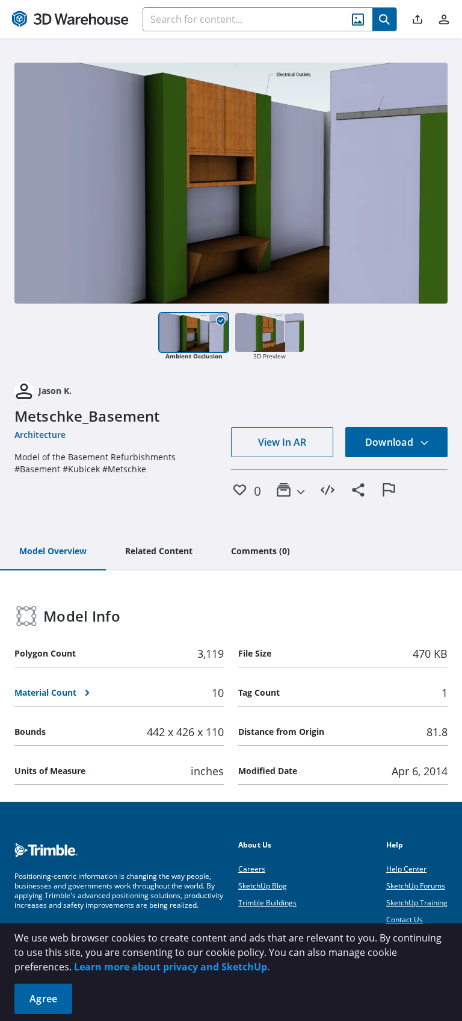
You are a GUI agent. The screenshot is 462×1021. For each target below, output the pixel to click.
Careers (251, 869)
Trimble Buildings (267, 903)
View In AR (282, 442)
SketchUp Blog (262, 886)
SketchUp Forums (415, 886)
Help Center (406, 869)
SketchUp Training (417, 903)
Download (390, 442)
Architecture (40, 434)
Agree (43, 998)
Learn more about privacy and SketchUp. (172, 966)
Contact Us (404, 919)
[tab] (53, 551)
